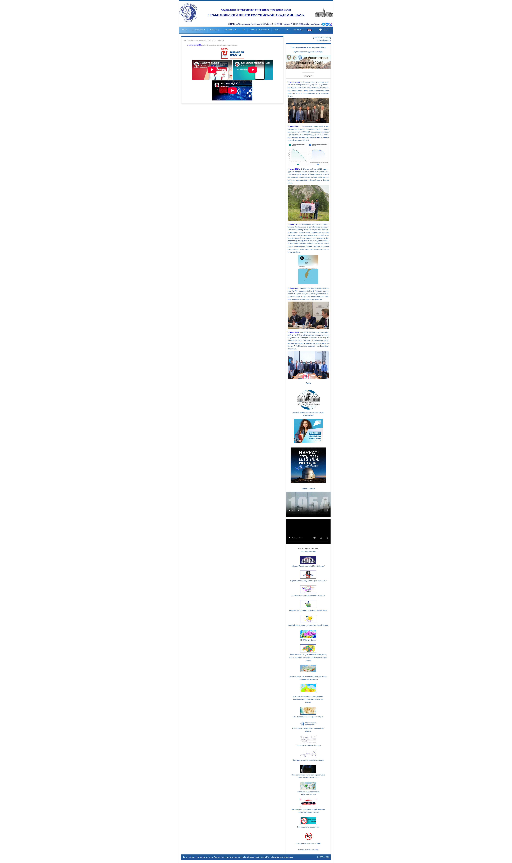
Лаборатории (231, 30)
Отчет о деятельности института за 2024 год (308, 47)
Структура (214, 30)
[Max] (330, 24)
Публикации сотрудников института (308, 52)
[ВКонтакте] (327, 24)
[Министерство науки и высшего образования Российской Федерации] (325, 27)
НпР (286, 30)
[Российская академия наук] (324, 16)
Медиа (277, 30)
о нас (184, 30)
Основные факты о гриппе (308, 849)
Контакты (298, 30)
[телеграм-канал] (323, 24)
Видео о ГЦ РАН (308, 488)
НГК (243, 30)
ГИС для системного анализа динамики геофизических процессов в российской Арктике (308, 699)
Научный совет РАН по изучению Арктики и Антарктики (308, 413)
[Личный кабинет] (324, 40)
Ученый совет (198, 30)
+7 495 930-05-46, (278, 24)
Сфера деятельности (259, 30)
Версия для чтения (308, 551)
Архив (308, 383)
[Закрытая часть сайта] (322, 37)
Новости (308, 76)
